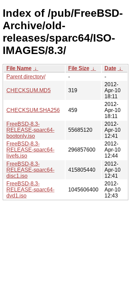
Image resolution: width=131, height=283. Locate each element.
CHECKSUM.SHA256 (33, 110)
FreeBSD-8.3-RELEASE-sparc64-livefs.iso (30, 150)
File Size (78, 68)
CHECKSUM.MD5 (28, 90)
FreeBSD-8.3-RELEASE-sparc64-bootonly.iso (30, 130)
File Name (19, 68)
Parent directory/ (25, 76)
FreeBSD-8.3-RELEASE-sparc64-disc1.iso (30, 170)
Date (110, 68)
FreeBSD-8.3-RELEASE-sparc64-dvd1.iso (30, 190)
